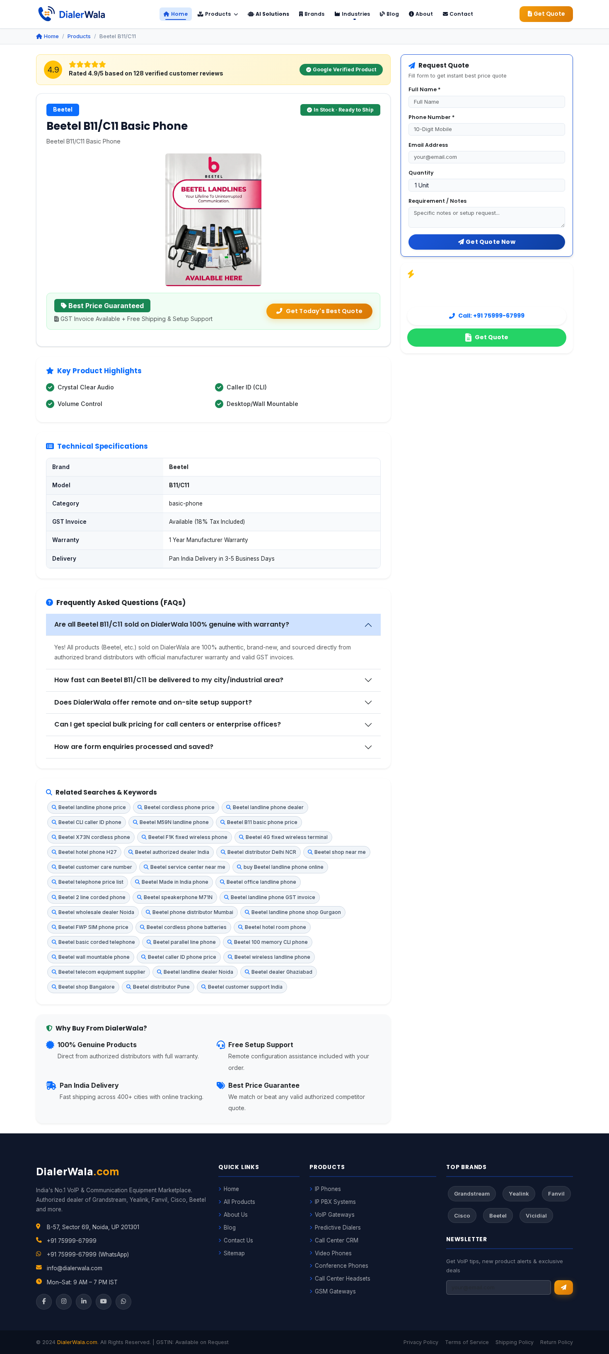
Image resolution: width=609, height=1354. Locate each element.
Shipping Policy (514, 1342)
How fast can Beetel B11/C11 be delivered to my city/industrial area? (168, 680)
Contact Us (238, 1240)
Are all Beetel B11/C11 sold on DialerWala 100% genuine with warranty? (171, 624)
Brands (314, 13)
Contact (461, 13)
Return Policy (556, 1342)
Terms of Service (467, 1342)
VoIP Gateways (335, 1214)
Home (179, 13)
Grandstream (472, 1193)
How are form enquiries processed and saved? (133, 746)
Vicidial (536, 1215)
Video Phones (333, 1253)
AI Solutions (272, 13)
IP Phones (328, 1189)
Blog (393, 13)
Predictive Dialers (338, 1227)
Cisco (462, 1215)
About (424, 13)
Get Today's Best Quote (324, 311)
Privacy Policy (421, 1342)
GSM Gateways (335, 1291)
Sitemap (234, 1253)
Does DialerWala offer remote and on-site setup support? (153, 702)
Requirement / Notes (437, 200)
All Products (239, 1201)
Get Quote (549, 14)
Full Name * (424, 89)
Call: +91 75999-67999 (491, 315)
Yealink (519, 1193)
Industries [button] (356, 13)
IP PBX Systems (335, 1201)
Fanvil (556, 1193)
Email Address (428, 144)
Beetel (498, 1215)
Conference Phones (341, 1265)
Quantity (421, 172)
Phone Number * (431, 117)
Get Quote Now (490, 242)
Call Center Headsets (342, 1278)
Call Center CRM (336, 1240)
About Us (236, 1214)
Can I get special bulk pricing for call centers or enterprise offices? (167, 724)
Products (218, 13)
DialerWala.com (77, 1342)
